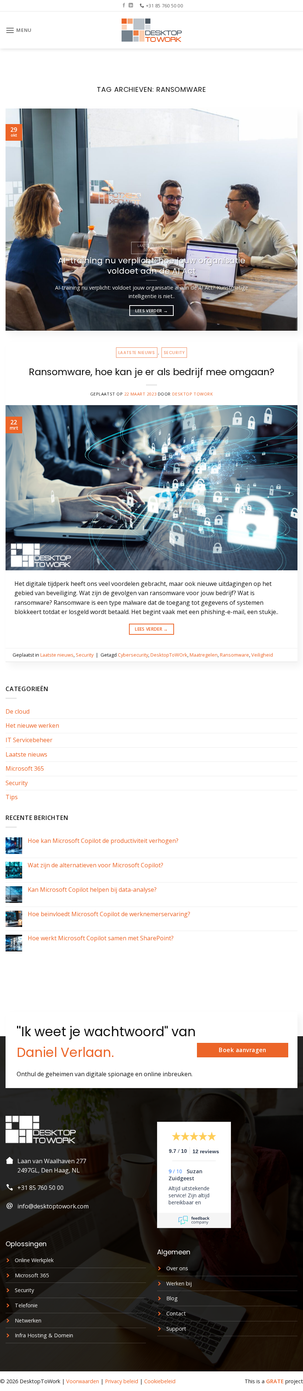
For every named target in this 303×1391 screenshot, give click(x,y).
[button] (19, 30)
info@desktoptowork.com (53, 1206)
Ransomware (234, 654)
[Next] (282, 219)
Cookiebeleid (160, 1381)
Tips (12, 797)
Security (174, 353)
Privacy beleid (121, 1381)
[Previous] (20, 219)
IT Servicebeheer (29, 740)
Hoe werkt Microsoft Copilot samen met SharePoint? (101, 938)
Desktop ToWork (192, 394)
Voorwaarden (82, 1381)
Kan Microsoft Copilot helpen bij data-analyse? (92, 889)
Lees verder (151, 310)
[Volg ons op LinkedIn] (131, 5)
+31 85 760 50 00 (40, 1188)
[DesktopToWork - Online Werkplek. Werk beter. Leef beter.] (151, 30)
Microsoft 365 (25, 768)
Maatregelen (204, 654)
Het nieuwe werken (32, 725)
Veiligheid (262, 654)
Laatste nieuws (136, 353)
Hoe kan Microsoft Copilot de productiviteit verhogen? (103, 840)
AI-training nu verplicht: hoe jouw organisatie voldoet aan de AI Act (151, 266)
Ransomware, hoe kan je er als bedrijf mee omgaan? (152, 371)
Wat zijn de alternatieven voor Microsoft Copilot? (95, 865)
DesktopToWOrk (168, 654)
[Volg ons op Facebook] (124, 5)
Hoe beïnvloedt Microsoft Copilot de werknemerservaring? (109, 914)
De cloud (18, 711)
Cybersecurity (133, 654)
